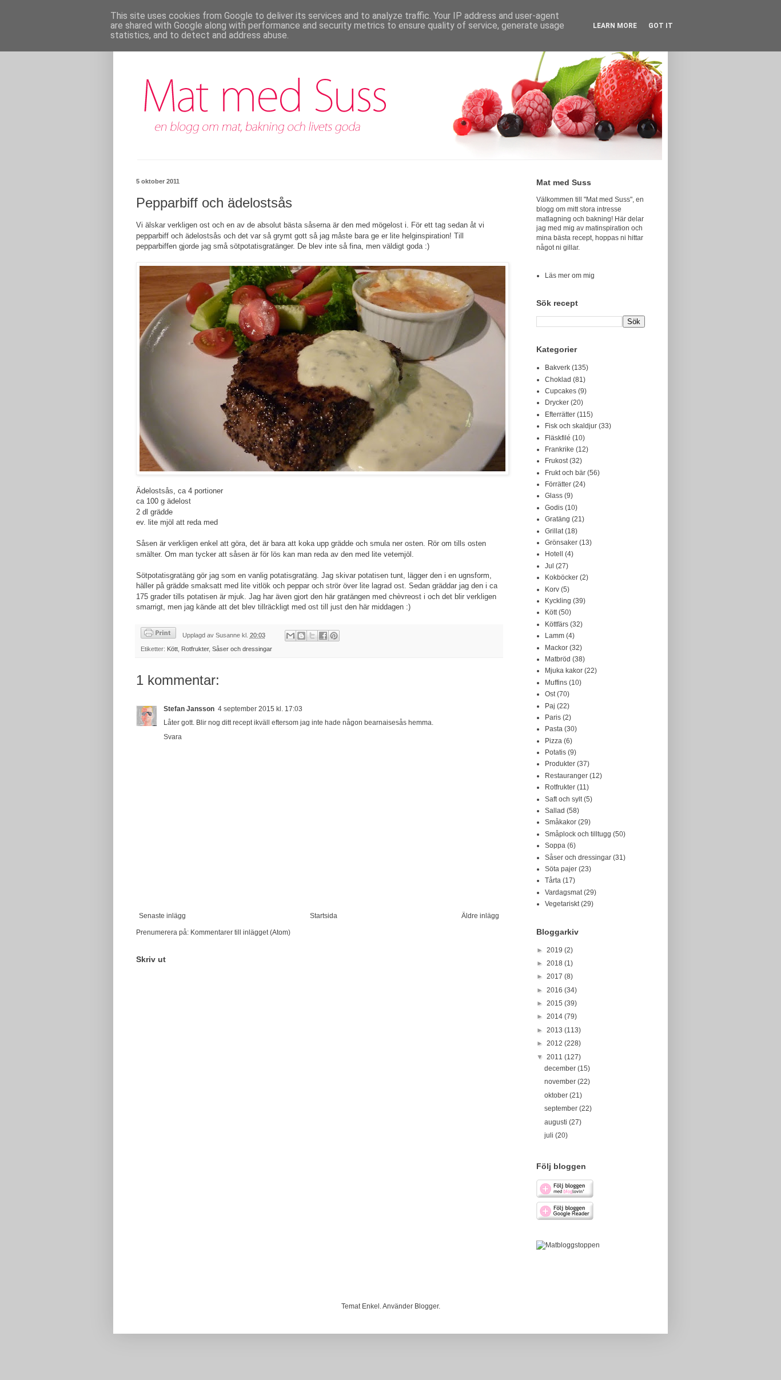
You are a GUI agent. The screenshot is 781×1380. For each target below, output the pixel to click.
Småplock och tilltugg (578, 834)
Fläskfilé (558, 438)
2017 (555, 976)
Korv (552, 589)
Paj (550, 706)
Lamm (554, 636)
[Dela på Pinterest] (334, 635)
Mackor (556, 648)
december (560, 1068)
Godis (554, 508)
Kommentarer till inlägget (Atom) (240, 932)
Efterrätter (560, 414)
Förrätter (558, 484)
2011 (555, 1057)
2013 (555, 1030)
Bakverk (557, 368)
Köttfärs (556, 624)
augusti (556, 1122)
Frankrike (559, 449)
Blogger (427, 1306)
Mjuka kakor (564, 671)
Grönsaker (561, 543)
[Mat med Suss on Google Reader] (564, 1218)
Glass (554, 496)
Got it (660, 26)
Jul (549, 566)
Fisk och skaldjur (571, 426)
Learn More (615, 26)
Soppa (555, 845)
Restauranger (566, 776)
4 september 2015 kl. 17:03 (260, 709)
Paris (553, 717)
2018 (555, 963)
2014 (555, 1016)
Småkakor (560, 822)
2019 (555, 950)
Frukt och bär (565, 473)
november (560, 1082)
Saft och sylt (563, 799)
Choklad (558, 380)
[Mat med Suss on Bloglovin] (564, 1196)
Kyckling (558, 601)
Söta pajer (561, 869)
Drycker (557, 402)
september (561, 1108)
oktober (556, 1095)
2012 (555, 1043)
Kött (172, 648)
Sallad (555, 811)
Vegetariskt (562, 904)
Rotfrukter (195, 648)
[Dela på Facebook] (323, 635)
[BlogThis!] (301, 635)
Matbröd (558, 659)
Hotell (554, 554)
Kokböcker (561, 577)
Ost (550, 694)
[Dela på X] (312, 635)
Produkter (560, 764)
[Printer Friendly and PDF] (158, 634)
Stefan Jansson (189, 709)
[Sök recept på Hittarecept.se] (568, 1245)
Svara (173, 737)
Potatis (555, 752)
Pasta (554, 729)
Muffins (556, 683)
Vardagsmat (563, 892)
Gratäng (557, 519)
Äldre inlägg (480, 916)
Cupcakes (560, 391)
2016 (555, 990)
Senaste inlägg (162, 916)
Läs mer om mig (570, 276)
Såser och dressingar (242, 648)
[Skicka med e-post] (290, 635)
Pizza (553, 741)
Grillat (554, 531)
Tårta (553, 880)
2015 (555, 1003)
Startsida (323, 916)
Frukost (556, 461)
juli (549, 1135)
